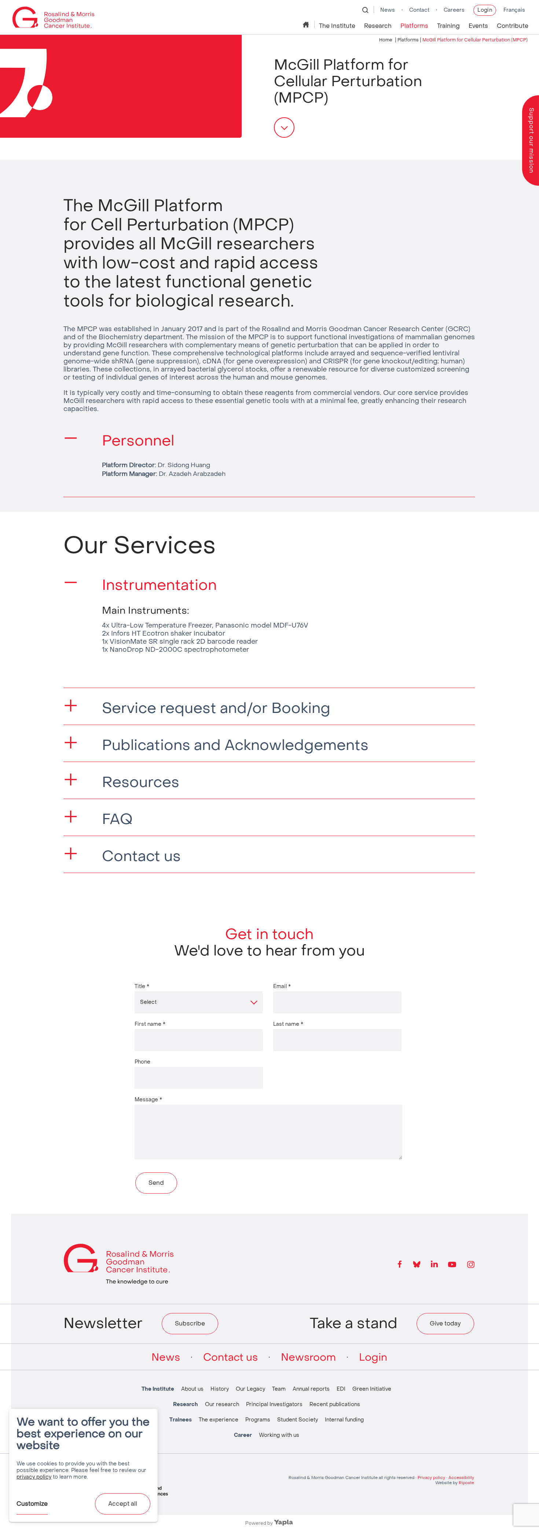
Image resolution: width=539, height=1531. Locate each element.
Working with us (279, 1435)
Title (142, 986)
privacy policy (33, 1476)
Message (148, 1099)
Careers (454, 10)
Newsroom (308, 1357)
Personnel (138, 440)
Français (514, 10)
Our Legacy (250, 1389)
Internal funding (344, 1419)
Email (282, 986)
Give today (445, 1323)
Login (484, 10)
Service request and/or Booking (216, 708)
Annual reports (311, 1389)
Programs (257, 1419)
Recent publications (334, 1404)
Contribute (512, 26)
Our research (222, 1404)
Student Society (297, 1419)
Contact (419, 10)
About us (192, 1389)
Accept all (122, 1504)
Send (156, 1183)
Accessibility (461, 1477)
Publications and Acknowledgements (235, 745)
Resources (140, 782)
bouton (284, 127)
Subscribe (190, 1323)
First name (150, 1024)
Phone (142, 1061)
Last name (288, 1024)
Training (448, 26)
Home (306, 24)
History (219, 1389)
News (387, 10)
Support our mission (531, 140)
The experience (218, 1419)
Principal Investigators (274, 1404)
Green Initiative (371, 1389)
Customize (32, 1504)
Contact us (141, 856)
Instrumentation (159, 585)
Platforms (414, 26)
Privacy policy (431, 1477)
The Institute (337, 26)
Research (378, 26)
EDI (341, 1389)
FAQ (117, 819)
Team (279, 1389)
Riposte (466, 1483)
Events (478, 26)
